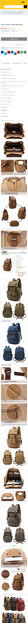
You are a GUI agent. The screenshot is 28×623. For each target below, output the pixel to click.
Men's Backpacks (16, 47)
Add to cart (14, 39)
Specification (16, 63)
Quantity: (2, 33)
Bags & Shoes (9, 47)
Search (25, 6)
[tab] (6, 64)
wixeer (7, 31)
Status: (12, 30)
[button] (19, 45)
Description (6, 63)
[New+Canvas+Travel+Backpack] (5, 53)
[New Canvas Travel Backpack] (2, 52)
